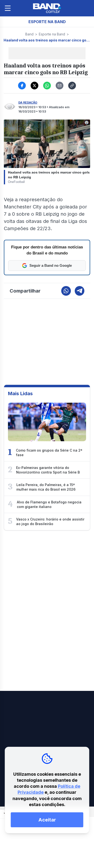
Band (29, 34)
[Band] (47, 8)
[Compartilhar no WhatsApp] (47, 85)
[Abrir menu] (8, 8)
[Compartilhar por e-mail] (59, 85)
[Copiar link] (72, 85)
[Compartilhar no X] (34, 85)
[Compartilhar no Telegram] (79, 291)
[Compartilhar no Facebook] (22, 85)
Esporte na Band (52, 34)
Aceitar (47, 820)
